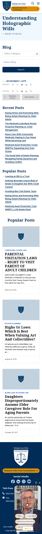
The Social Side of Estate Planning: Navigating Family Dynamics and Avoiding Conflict (22, 158)
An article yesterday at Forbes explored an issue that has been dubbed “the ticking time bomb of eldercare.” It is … (20, 421)
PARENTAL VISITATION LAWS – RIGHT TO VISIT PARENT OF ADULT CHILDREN (21, 262)
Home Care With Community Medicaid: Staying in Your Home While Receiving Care (20, 137)
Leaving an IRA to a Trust (17, 176)
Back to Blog (13, 34)
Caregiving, (10, 250)
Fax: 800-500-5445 (12, 499)
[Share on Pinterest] (31, 84)
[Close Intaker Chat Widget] (39, 482)
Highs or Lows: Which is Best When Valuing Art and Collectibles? (20, 333)
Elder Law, (10, 393)
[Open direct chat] (36, 482)
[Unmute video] (28, 505)
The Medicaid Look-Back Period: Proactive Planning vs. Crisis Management (21, 126)
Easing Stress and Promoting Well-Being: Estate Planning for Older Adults (22, 116)
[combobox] (21, 54)
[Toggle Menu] (38, 3)
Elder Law (21, 250)
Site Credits (8, 527)
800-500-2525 (12, 494)
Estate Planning (13, 324)
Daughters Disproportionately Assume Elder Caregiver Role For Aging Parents (21, 405)
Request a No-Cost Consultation (19, 9)
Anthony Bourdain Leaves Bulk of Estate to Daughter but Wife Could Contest (22, 184)
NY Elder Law (22, 393)
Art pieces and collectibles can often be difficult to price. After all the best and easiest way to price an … (20, 348)
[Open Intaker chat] (18, 533)
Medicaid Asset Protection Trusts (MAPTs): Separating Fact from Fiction (21, 148)
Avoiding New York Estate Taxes (20, 191)
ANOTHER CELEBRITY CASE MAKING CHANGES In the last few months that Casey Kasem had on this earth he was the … (20, 279)
